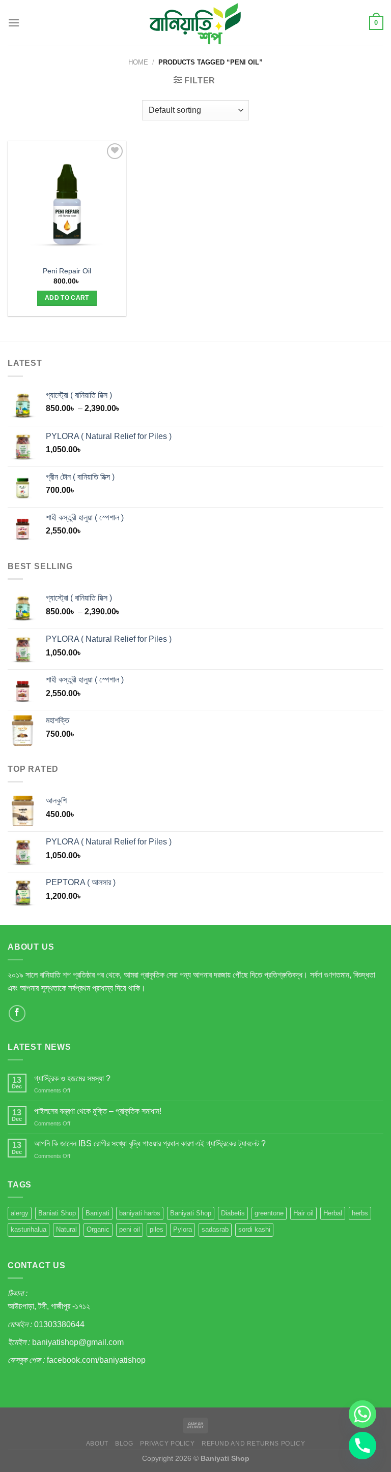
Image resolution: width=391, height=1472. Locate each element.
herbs (360, 1213)
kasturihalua (28, 1229)
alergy (20, 1213)
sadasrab (215, 1229)
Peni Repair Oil (67, 271)
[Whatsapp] (362, 1414)
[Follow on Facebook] (17, 1013)
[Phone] (362, 1445)
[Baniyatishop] (195, 23)
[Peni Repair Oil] (67, 200)
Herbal (332, 1213)
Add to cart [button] (67, 298)
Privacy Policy (167, 1443)
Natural (66, 1229)
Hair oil (303, 1213)
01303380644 (59, 1324)
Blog (124, 1443)
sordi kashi (254, 1229)
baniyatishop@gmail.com (78, 1342)
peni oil (129, 1229)
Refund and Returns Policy (253, 1443)
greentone (269, 1213)
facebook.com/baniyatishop (96, 1360)
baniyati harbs (139, 1213)
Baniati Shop (57, 1213)
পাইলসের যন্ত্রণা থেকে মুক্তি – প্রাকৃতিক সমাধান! (97, 1111)
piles (156, 1229)
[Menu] (14, 22)
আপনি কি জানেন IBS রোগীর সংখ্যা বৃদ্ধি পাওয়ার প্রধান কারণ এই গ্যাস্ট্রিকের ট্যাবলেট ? (150, 1143)
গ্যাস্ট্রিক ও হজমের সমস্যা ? (72, 1078)
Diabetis (233, 1213)
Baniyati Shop (190, 1213)
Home (138, 62)
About (97, 1443)
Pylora (182, 1229)
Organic (98, 1229)
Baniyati (97, 1213)
